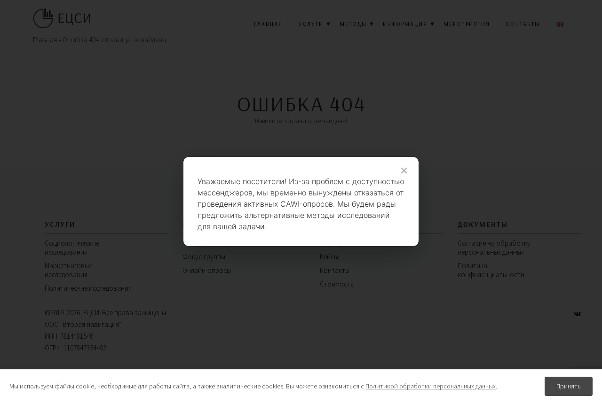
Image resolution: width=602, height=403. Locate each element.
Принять (568, 386)
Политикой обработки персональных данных (430, 386)
